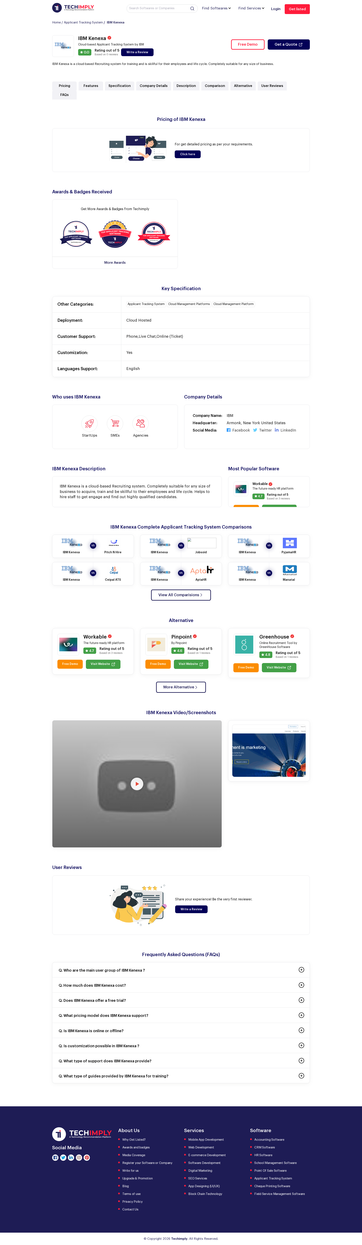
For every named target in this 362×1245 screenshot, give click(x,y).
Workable (260, 484)
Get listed (297, 9)
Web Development (201, 1147)
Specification (120, 86)
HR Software (263, 1155)
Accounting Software (269, 1139)
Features (91, 86)
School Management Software (275, 1163)
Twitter (265, 430)
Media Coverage (133, 1155)
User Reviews (272, 86)
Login (276, 9)
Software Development (204, 1163)
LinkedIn (287, 430)
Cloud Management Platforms (189, 304)
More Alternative (178, 687)
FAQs (64, 95)
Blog (125, 1186)
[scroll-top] (356, 1223)
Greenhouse (274, 636)
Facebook (240, 430)
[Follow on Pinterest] (87, 1158)
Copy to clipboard (76, 234)
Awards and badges (136, 1147)
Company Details (154, 86)
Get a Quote (286, 44)
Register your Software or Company (147, 1163)
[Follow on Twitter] (63, 1158)
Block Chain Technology (205, 1194)
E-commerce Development (207, 1155)
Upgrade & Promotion (137, 1178)
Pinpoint (182, 636)
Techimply (179, 1238)
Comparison (215, 86)
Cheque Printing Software (272, 1186)
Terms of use (131, 1194)
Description (186, 86)
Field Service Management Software (279, 1194)
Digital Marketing (200, 1170)
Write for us (130, 1170)
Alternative (243, 86)
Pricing (64, 86)
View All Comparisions (178, 595)
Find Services (249, 8)
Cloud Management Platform (233, 304)
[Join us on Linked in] (71, 1158)
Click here (187, 154)
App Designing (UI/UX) (204, 1186)
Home (56, 22)
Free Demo (248, 44)
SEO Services (197, 1178)
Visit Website (100, 664)
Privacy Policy (132, 1201)
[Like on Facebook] (55, 1158)
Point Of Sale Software (270, 1170)
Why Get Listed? (133, 1139)
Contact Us (130, 1209)
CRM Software (264, 1147)
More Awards (115, 262)
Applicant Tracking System (83, 22)
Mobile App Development (206, 1139)
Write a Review (137, 52)
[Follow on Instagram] (79, 1158)
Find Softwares (215, 8)
